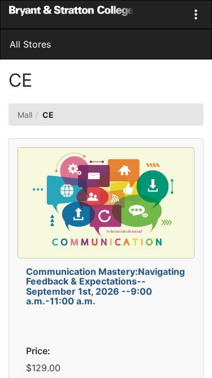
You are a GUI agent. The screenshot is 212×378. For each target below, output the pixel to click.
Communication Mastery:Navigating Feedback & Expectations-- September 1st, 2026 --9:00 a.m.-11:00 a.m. (105, 286)
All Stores (30, 44)
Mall (25, 115)
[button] (196, 14)
